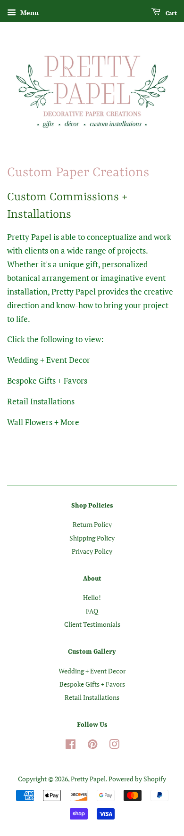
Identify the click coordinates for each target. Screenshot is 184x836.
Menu (28, 12)
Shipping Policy (92, 537)
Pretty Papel (88, 778)
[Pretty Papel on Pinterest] (92, 745)
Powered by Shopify (137, 778)
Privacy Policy (92, 551)
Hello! (92, 597)
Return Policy (92, 524)
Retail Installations (92, 697)
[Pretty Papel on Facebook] (70, 745)
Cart (170, 13)
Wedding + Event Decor (92, 670)
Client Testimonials (92, 624)
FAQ (92, 611)
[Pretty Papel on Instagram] (114, 745)
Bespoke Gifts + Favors (92, 684)
